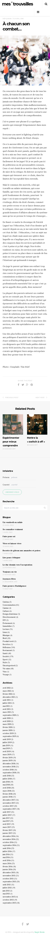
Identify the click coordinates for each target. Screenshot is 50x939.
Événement (7, 623)
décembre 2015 (9, 872)
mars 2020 (7, 724)
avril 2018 (7, 787)
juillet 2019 (7, 742)
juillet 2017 (7, 815)
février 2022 (7, 694)
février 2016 (7, 866)
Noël (5, 638)
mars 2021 (7, 712)
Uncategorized (9, 665)
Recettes (6, 644)
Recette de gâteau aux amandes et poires (21, 550)
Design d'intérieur (10, 614)
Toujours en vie (10, 571)
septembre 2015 (9, 881)
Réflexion (7, 19)
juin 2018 (6, 781)
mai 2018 (6, 784)
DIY (4, 620)
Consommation (9, 605)
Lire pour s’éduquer (11, 557)
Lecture (6, 629)
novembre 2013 (9, 896)
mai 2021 (6, 706)
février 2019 (7, 757)
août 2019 (7, 739)
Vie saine (6, 668)
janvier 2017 (7, 833)
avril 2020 (7, 721)
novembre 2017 (9, 803)
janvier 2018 (7, 796)
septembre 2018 (9, 772)
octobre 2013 (8, 899)
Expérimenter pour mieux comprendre (11, 441)
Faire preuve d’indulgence (14, 586)
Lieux (5, 632)
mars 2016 (7, 863)
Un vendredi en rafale (12, 522)
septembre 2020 (9, 715)
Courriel (6, 484)
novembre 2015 (9, 875)
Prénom (6, 477)
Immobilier (7, 626)
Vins (4, 671)
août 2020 (7, 718)
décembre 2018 (9, 763)
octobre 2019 (8, 733)
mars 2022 (7, 691)
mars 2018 (7, 790)
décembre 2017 (9, 800)
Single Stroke (40, 932)
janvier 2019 (7, 760)
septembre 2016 (9, 845)
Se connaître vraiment (13, 529)
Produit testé (8, 641)
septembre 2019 (9, 736)
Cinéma (6, 602)
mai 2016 (6, 857)
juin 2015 (6, 890)
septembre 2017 (9, 809)
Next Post (40, 397)
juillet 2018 (7, 778)
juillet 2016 (7, 851)
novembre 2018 (9, 766)
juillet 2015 (7, 887)
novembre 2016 (9, 839)
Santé (5, 653)
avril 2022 (7, 687)
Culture (6, 611)
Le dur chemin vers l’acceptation (17, 564)
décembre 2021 (9, 697)
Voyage (6, 674)
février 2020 (7, 727)
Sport (5, 659)
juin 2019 (6, 745)
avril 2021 (7, 709)
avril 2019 (7, 751)
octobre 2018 (8, 769)
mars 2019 (7, 754)
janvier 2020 (7, 730)
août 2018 (7, 775)
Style (5, 662)
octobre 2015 (8, 878)
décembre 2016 (9, 836)
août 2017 (7, 812)
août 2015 (7, 884)
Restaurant (7, 650)
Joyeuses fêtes (9, 579)
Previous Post (11, 397)
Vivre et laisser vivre (12, 543)
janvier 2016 (7, 869)
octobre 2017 (8, 806)
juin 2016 (6, 854)
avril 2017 (7, 824)
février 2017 (7, 830)
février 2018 (7, 794)
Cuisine (6, 608)
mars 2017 (7, 827)
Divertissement (9, 617)
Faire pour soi (9, 536)
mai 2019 (6, 748)
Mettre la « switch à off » (36, 439)
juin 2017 (6, 818)
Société (6, 656)
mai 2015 (6, 893)
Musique (6, 635)
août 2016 (7, 848)
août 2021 (7, 700)
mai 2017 (6, 821)
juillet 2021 (7, 703)
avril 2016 (7, 860)
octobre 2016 (8, 842)
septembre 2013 (9, 902)
